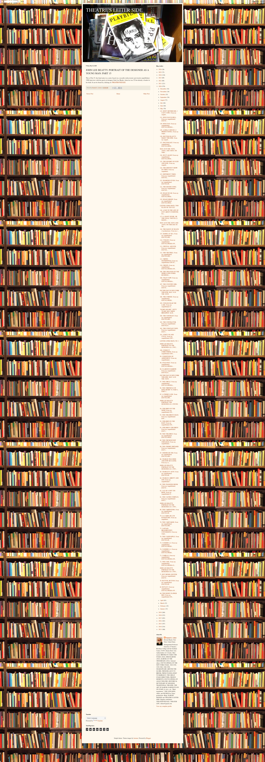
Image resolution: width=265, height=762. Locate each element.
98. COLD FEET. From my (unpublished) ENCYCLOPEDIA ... (168, 364)
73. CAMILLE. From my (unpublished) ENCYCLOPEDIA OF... (168, 557)
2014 (160, 627)
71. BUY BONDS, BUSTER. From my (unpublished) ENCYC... (168, 576)
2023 (160, 78)
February (163, 606)
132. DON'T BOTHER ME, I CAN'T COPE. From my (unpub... (168, 113)
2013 (160, 629)
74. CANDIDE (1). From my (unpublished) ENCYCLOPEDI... (168, 551)
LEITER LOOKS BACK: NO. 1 (169, 341)
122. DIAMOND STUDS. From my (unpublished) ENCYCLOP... (169, 182)
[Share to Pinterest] (121, 88)
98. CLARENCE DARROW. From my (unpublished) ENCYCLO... (168, 370)
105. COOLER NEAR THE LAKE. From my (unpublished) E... (168, 305)
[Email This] (113, 88)
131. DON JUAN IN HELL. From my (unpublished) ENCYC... (168, 119)
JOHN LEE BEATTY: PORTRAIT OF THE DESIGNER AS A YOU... (168, 345)
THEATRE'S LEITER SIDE (114, 9)
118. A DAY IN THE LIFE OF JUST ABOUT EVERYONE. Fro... (169, 212)
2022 (160, 81)
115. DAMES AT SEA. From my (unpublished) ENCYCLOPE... (168, 235)
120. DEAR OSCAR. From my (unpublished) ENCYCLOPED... (169, 195)
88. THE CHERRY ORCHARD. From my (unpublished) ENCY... (169, 448)
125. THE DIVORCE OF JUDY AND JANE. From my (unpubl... (169, 163)
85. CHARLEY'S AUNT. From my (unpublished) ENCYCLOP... (169, 473)
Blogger (148, 738)
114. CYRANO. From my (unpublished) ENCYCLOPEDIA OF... (168, 242)
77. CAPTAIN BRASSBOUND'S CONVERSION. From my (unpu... (168, 531)
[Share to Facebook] (119, 88)
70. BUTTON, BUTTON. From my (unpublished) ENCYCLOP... (169, 582)
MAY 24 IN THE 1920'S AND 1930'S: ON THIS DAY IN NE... (169, 224)
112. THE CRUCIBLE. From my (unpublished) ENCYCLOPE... (168, 254)
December (163, 89)
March (162, 603)
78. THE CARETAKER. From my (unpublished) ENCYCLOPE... (169, 524)
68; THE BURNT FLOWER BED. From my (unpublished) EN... (168, 595)
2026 (160, 69)
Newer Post (89, 94)
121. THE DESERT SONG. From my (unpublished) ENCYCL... (168, 188)
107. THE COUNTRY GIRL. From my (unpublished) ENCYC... (168, 286)
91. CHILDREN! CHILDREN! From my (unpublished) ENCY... (169, 429)
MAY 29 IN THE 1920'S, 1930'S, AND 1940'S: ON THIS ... (168, 150)
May (161, 109)
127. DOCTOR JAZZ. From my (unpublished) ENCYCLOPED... (169, 144)
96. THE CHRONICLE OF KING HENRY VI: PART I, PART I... (169, 389)
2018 (160, 615)
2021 (160, 83)
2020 (160, 86)
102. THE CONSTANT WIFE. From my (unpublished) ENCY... (169, 330)
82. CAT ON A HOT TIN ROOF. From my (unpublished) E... (167, 492)
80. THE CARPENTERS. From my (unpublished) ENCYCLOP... (169, 511)
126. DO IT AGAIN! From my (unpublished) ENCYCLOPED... (169, 157)
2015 (160, 624)
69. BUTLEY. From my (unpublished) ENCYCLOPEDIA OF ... (168, 588)
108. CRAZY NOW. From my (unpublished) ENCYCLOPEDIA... (169, 279)
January (162, 609)
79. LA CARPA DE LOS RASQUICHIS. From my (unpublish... (168, 517)
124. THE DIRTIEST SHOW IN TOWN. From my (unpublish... (168, 169)
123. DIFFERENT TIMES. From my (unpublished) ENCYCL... (168, 176)
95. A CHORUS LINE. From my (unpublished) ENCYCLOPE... (168, 396)
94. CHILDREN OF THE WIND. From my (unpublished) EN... (167, 410)
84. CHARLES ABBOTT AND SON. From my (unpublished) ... (169, 479)
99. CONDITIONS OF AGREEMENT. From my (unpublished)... (168, 358)
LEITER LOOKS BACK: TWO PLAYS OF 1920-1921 (169, 206)
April (162, 600)
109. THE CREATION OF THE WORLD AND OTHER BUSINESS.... (169, 273)
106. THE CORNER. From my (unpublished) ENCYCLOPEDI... (169, 298)
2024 (160, 75)
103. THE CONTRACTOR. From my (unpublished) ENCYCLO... (168, 324)
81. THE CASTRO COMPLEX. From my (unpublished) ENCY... (169, 498)
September (163, 97)
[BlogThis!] (115, 88)
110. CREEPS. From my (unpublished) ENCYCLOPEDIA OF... (168, 267)
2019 (160, 612)
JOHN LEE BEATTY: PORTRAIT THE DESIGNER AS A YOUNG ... (169, 403)
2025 (160, 72)
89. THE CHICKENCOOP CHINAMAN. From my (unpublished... (168, 442)
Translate (100, 721)
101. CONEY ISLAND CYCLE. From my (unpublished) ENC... (167, 336)
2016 (160, 621)
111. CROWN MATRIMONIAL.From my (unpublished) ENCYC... (169, 260)
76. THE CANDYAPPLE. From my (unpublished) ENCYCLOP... (169, 538)
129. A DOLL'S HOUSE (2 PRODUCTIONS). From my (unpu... (169, 131)
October (162, 94)
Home (118, 94)
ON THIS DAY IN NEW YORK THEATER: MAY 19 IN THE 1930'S (169, 292)
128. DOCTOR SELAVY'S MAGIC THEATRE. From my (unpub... (168, 138)
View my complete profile (164, 706)
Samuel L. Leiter (171, 638)
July (161, 103)
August (162, 100)
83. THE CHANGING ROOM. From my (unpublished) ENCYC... (169, 486)
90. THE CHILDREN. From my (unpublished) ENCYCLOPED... (168, 435)
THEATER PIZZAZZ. (119, 82)
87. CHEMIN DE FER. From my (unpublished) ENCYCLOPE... (168, 454)
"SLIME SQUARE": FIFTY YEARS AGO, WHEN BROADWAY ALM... (168, 311)
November (163, 92)
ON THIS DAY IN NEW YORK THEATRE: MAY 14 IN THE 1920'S (169, 377)
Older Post (146, 94)
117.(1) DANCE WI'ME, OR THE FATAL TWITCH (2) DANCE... (169, 218)
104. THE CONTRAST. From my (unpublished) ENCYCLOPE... (169, 317)
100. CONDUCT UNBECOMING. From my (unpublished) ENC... (169, 352)
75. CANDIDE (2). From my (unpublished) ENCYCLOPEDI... (168, 544)
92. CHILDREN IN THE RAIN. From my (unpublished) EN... (167, 423)
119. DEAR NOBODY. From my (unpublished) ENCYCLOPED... (168, 201)
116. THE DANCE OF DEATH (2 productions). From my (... (169, 230)
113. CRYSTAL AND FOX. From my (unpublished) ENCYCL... (168, 248)
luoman (136, 738)
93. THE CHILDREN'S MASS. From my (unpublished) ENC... (169, 416)
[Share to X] (117, 88)
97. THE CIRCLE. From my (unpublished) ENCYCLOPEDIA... (168, 383)
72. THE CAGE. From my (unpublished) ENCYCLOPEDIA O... (168, 563)
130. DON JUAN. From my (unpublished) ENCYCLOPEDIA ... (168, 125)
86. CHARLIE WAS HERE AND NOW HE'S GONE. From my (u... (168, 461)
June (161, 106)
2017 (160, 618)
